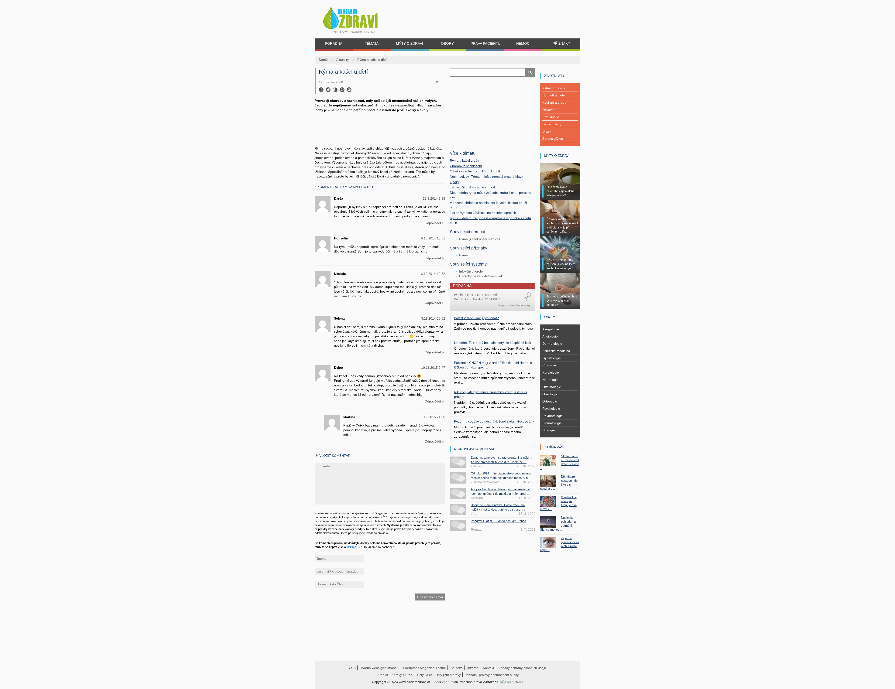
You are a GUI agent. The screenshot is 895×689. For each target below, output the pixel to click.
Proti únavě (550, 117)
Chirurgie (549, 365)
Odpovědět (433, 223)
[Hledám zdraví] (356, 18)
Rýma (463, 255)
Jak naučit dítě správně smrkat (472, 187)
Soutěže (457, 668)
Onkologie (549, 394)
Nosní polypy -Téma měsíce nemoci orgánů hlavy (486, 176)
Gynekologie (551, 358)
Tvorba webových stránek (379, 668)
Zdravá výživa (552, 138)
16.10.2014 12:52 (432, 274)
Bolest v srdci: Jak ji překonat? (476, 318)
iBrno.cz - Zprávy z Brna (394, 675)
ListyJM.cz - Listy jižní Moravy (439, 675)
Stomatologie (552, 423)
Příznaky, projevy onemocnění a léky (492, 675)
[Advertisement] (380, 128)
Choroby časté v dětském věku (482, 276)
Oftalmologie (551, 387)
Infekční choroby (471, 271)
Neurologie (550, 380)
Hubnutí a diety (553, 95)
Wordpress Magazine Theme (424, 668)
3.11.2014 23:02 (433, 318)
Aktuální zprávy (553, 88)
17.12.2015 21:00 (432, 417)
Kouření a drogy (554, 102)
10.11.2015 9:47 (433, 367)
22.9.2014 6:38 (434, 198)
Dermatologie (552, 343)
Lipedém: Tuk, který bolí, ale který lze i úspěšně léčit (492, 342)
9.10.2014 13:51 (433, 238)
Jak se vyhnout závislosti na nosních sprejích (483, 213)
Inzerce (472, 668)
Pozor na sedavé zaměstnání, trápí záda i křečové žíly (494, 421)
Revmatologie (552, 416)
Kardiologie (550, 372)
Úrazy (546, 131)
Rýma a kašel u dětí (372, 59)
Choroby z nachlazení (466, 166)
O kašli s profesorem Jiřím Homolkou (477, 171)
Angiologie (550, 336)
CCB (352, 668)
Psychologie (551, 408)
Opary (454, 182)
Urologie (548, 430)
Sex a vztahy (551, 124)
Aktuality (342, 59)
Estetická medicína (556, 351)
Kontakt (488, 668)
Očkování (549, 110)
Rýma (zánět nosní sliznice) (479, 239)
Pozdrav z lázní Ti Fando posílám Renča (498, 521)
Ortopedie (549, 401)
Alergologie (550, 329)
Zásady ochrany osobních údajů (522, 668)
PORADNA (355, 547)
